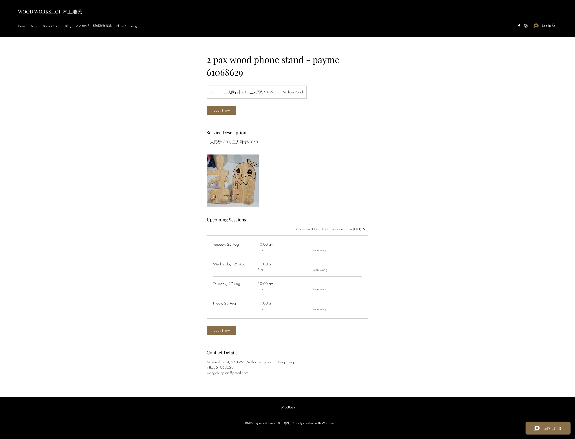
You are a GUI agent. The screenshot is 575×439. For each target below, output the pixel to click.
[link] (221, 110)
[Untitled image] (233, 180)
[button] (554, 25)
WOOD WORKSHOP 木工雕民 (50, 11)
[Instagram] (526, 26)
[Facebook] (519, 26)
